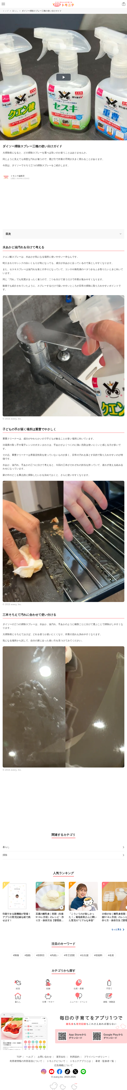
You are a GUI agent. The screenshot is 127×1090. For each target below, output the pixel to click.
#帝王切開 (69, 955)
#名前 (111, 955)
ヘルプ (29, 1056)
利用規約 (74, 1056)
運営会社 (60, 1056)
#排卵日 (40, 955)
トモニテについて (56, 1061)
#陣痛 (16, 955)
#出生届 (84, 955)
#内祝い (54, 955)
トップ (6, 11)
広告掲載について (63, 1065)
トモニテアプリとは (80, 1061)
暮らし (15, 11)
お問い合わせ (45, 1056)
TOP (19, 1056)
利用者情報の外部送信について (26, 1061)
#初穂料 (98, 955)
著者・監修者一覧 (104, 1061)
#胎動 (28, 955)
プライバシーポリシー (95, 1056)
